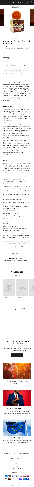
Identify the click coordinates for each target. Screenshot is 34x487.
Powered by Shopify (17, 485)
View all (17, 275)
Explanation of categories (17, 243)
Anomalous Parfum (10, 38)
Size (4, 52)
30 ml (6, 56)
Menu (17, 448)
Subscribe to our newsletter (16, 453)
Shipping (14, 48)
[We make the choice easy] (17, 398)
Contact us (17, 253)
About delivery (17, 250)
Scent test (17, 355)
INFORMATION (16, 458)
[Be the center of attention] (17, 371)
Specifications (17, 246)
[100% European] (17, 428)
